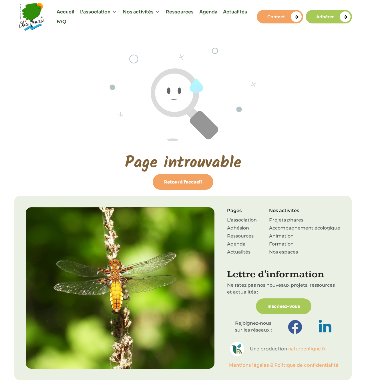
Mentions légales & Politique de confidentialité (284, 365)
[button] (98, 12)
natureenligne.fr (307, 349)
